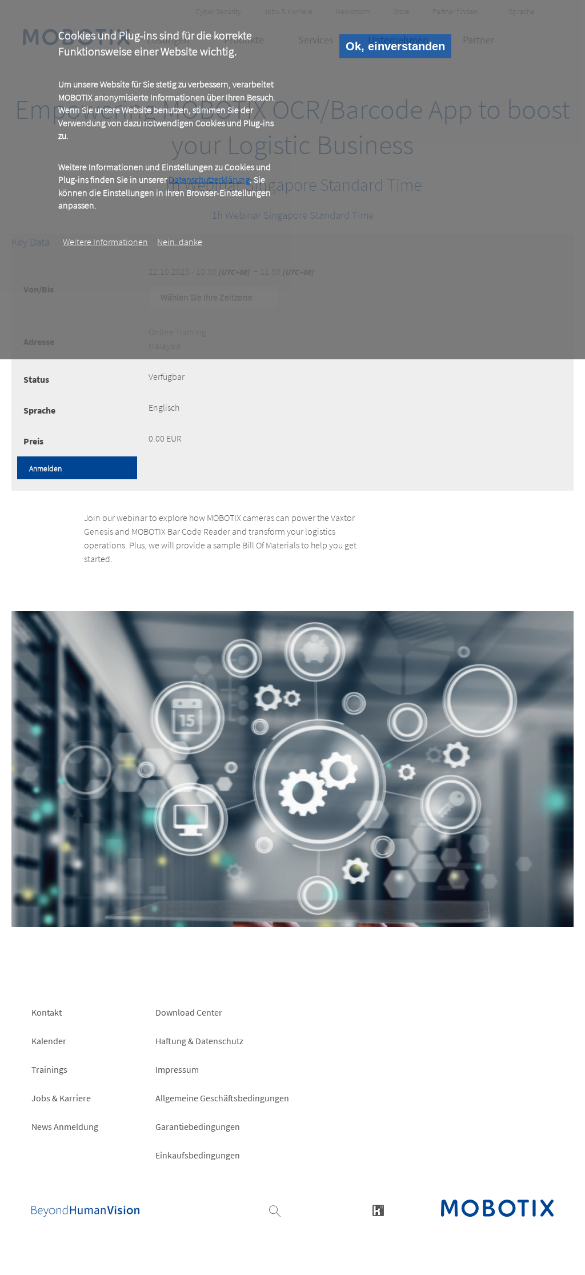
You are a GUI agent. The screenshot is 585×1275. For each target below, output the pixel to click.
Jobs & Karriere (61, 1098)
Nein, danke (179, 241)
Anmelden (45, 468)
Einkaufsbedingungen (197, 1155)
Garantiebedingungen (197, 1126)
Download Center (188, 1012)
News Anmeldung (64, 1126)
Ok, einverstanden (395, 46)
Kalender (48, 1041)
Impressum (177, 1069)
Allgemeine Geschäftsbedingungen (222, 1098)
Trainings (49, 1069)
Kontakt (46, 1012)
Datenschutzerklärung (209, 179)
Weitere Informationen (105, 241)
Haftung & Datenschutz (199, 1041)
